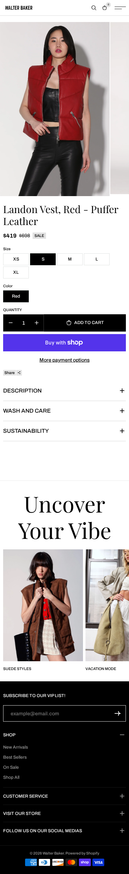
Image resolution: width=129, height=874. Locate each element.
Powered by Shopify (82, 853)
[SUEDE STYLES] (43, 605)
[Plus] (36, 323)
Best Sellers (15, 757)
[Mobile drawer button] (120, 8)
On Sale (11, 767)
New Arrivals (15, 747)
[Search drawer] (94, 8)
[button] (118, 713)
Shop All (11, 777)
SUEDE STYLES (17, 669)
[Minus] (10, 323)
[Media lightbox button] (55, 109)
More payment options (64, 360)
